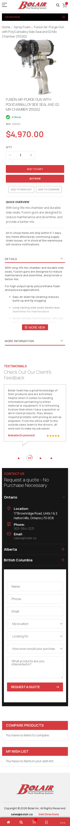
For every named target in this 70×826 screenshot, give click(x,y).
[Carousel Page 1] (19, 458)
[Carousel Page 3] (40, 458)
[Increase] (31, 155)
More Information (19, 341)
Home (6, 27)
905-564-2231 (24, 528)
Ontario (10, 497)
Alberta (10, 549)
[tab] (35, 259)
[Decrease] (10, 155)
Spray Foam (22, 27)
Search (57, 5)
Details (11, 259)
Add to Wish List (21, 189)
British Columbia (18, 560)
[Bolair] (32, 5)
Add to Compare (49, 189)
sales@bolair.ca (25, 538)
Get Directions (48, 814)
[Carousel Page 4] (51, 458)
